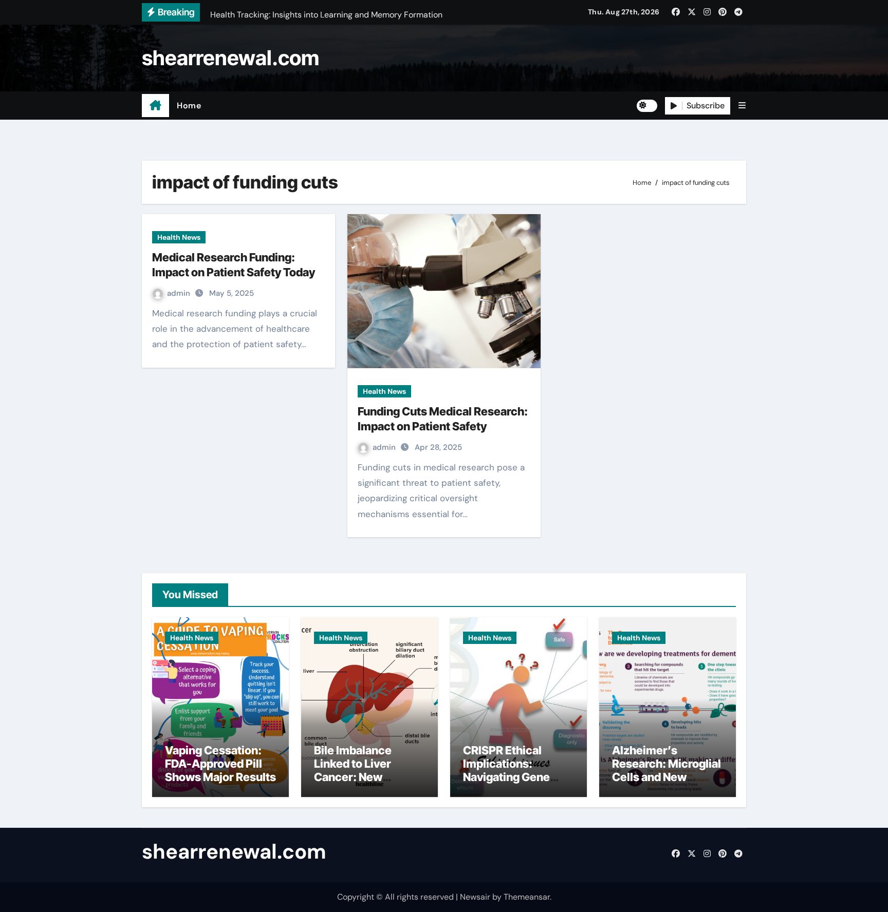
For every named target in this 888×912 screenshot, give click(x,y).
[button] (742, 105)
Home (189, 105)
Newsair (475, 896)
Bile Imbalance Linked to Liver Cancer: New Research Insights (361, 770)
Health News (178, 237)
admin (179, 293)
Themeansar (527, 896)
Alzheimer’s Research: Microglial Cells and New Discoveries (666, 770)
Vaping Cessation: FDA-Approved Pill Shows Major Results (220, 764)
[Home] (155, 106)
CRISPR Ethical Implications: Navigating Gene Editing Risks (506, 770)
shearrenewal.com (230, 57)
